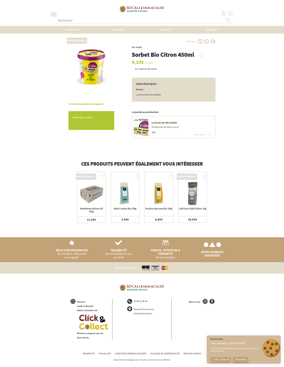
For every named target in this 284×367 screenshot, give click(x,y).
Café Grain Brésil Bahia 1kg (192, 208)
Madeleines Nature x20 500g (91, 210)
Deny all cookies (216, 339)
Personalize (240, 359)
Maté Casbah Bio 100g (125, 208)
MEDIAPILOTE (89, 353)
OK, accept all (221, 359)
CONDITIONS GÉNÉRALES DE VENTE (131, 353)
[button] (200, 55)
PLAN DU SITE (105, 353)
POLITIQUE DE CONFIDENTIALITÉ (165, 353)
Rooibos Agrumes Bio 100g (158, 208)
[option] (91, 197)
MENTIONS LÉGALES (192, 353)
